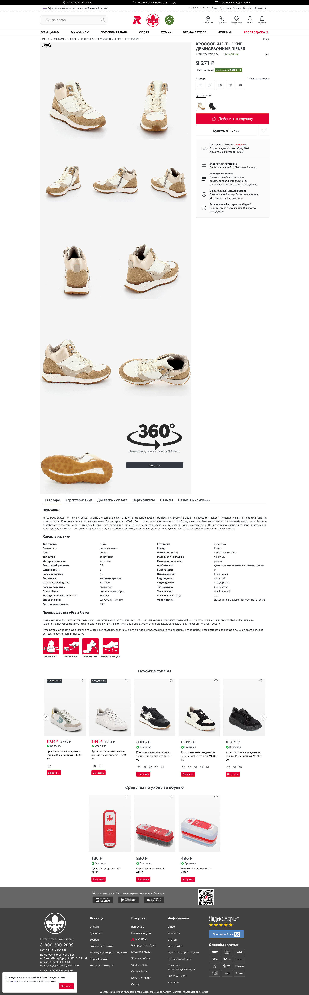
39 (230, 85)
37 (210, 85)
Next (263, 717)
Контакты (260, 8)
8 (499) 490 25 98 (64, 954)
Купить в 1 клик (226, 131)
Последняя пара (114, 32)
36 (200, 85)
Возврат (248, 8)
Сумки (166, 32)
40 (240, 85)
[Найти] (102, 20)
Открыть (154, 465)
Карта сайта (175, 946)
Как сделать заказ (101, 946)
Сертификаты (98, 959)
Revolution (140, 939)
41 (162, 767)
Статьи (172, 939)
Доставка (225, 8)
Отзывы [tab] (166, 500)
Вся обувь (137, 926)
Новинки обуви (141, 933)
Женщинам (50, 32)
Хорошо (66, 986)
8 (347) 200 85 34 (59, 962)
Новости (173, 982)
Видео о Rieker (177, 975)
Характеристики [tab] (78, 500)
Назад (265, 39)
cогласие (11, 981)
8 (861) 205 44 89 (69, 965)
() (241, 144)
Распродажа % (256, 32)
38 (220, 85)
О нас (214, 8)
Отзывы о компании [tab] (194, 500)
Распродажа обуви (143, 945)
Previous (46, 717)
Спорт (144, 32)
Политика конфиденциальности (181, 967)
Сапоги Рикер (140, 971)
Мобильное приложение (183, 952)
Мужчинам (80, 32)
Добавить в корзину (235, 119)
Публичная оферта (179, 959)
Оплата (237, 8)
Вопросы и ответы (102, 965)
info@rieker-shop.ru (61, 970)
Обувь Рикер (139, 964)
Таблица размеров (258, 78)
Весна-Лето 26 (194, 32)
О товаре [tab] (52, 500)
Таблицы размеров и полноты (109, 952)
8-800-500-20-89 (199, 8)
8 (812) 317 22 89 (77, 958)
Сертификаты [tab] (144, 500)
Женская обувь (141, 958)
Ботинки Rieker (141, 977)
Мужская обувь (141, 951)
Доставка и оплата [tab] (112, 500)
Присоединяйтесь (223, 934)
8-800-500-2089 (57, 945)
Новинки (225, 32)
